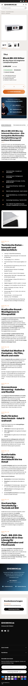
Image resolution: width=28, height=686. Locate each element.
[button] (25, 4)
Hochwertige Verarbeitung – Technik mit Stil (16, 200)
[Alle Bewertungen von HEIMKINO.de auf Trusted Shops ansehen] (14, 638)
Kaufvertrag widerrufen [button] (12, 671)
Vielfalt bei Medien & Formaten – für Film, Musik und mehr (15, 181)
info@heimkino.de (17, 109)
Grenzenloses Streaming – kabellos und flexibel (15, 186)
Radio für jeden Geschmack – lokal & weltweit (16, 191)
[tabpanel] (14, 360)
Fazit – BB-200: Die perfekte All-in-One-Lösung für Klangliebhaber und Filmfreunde (16, 204)
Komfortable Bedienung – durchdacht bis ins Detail (16, 195)
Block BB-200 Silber (10, 11)
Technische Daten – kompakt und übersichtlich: (14, 172)
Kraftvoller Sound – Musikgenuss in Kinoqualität (14, 177)
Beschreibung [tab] (6, 125)
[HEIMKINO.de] (10, 4)
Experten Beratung (17, 112)
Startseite (3, 11)
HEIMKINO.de (6, 682)
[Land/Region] (26, 1)
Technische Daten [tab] (19, 125)
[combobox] (14, 8)
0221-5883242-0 (17, 105)
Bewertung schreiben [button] (14, 609)
